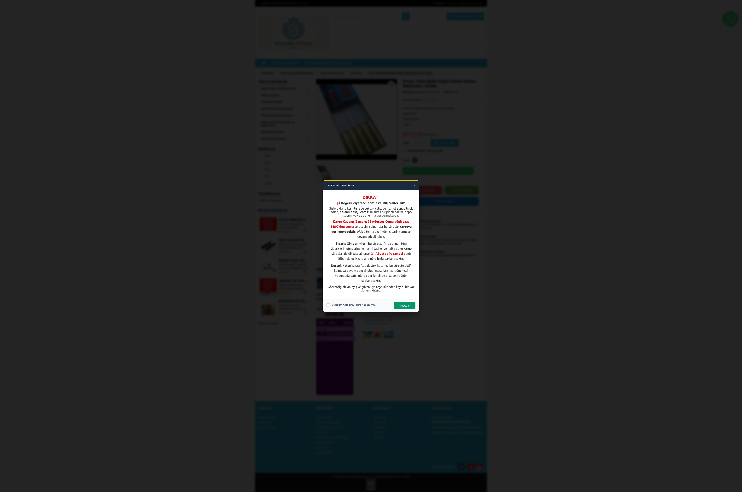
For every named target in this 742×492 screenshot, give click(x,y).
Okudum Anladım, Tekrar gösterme (354, 304)
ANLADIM (405, 305)
